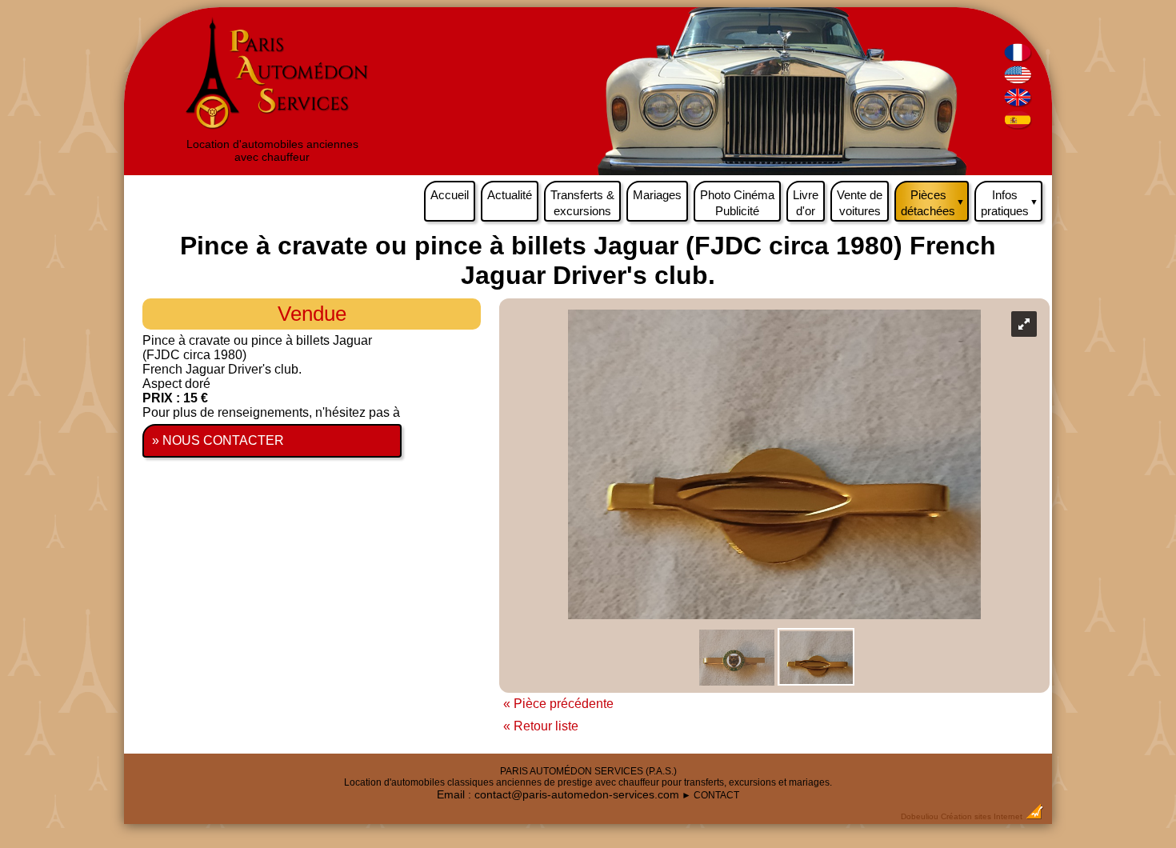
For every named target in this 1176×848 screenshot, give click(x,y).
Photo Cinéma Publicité (737, 203)
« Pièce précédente (558, 703)
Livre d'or (805, 203)
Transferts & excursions (582, 203)
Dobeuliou (919, 816)
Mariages (657, 195)
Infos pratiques (1009, 203)
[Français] (1018, 58)
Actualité (509, 195)
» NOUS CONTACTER (218, 440)
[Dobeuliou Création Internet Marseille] (1034, 816)
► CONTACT (710, 795)
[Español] (1018, 125)
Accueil (449, 195)
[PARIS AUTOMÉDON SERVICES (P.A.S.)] (272, 131)
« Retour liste (540, 726)
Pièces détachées (933, 203)
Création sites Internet (981, 816)
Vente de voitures (859, 203)
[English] (1018, 80)
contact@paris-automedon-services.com (576, 794)
